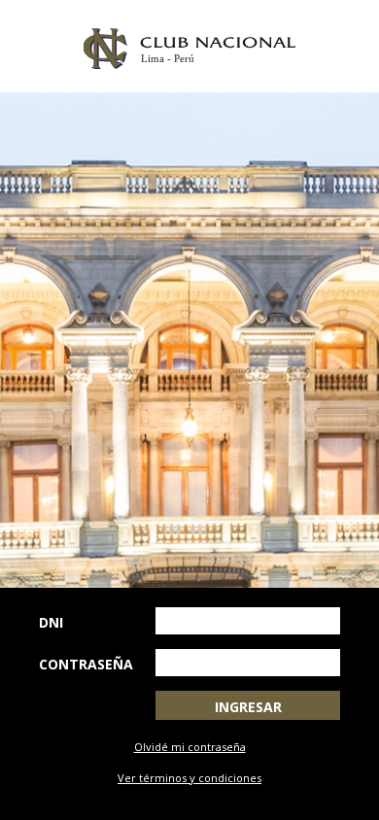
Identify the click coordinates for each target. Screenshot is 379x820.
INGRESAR (248, 707)
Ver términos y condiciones (189, 777)
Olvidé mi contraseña (190, 746)
